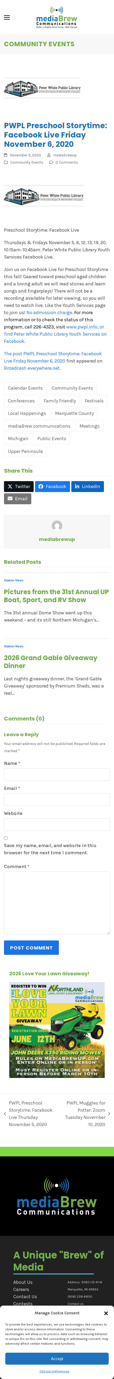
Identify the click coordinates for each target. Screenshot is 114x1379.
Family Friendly (60, 401)
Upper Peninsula (25, 451)
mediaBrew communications (39, 426)
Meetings (90, 426)
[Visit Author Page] (57, 525)
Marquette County (74, 413)
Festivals (94, 401)
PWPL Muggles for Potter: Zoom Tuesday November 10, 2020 (84, 1113)
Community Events (26, 162)
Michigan (18, 438)
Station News (14, 580)
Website (13, 813)
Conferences (21, 401)
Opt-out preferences (54, 1371)
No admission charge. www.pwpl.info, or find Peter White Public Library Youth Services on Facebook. (55, 327)
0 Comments (67, 162)
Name (12, 763)
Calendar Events (25, 388)
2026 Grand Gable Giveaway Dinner (50, 661)
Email (12, 788)
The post (13, 354)
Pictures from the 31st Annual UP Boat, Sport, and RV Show (56, 596)
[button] (106, 1313)
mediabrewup (65, 155)
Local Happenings (27, 413)
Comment (16, 866)
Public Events (51, 438)
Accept (57, 1358)
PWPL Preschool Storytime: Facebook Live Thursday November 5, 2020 (28, 1113)
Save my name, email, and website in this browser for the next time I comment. (50, 849)
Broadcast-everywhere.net (32, 368)
